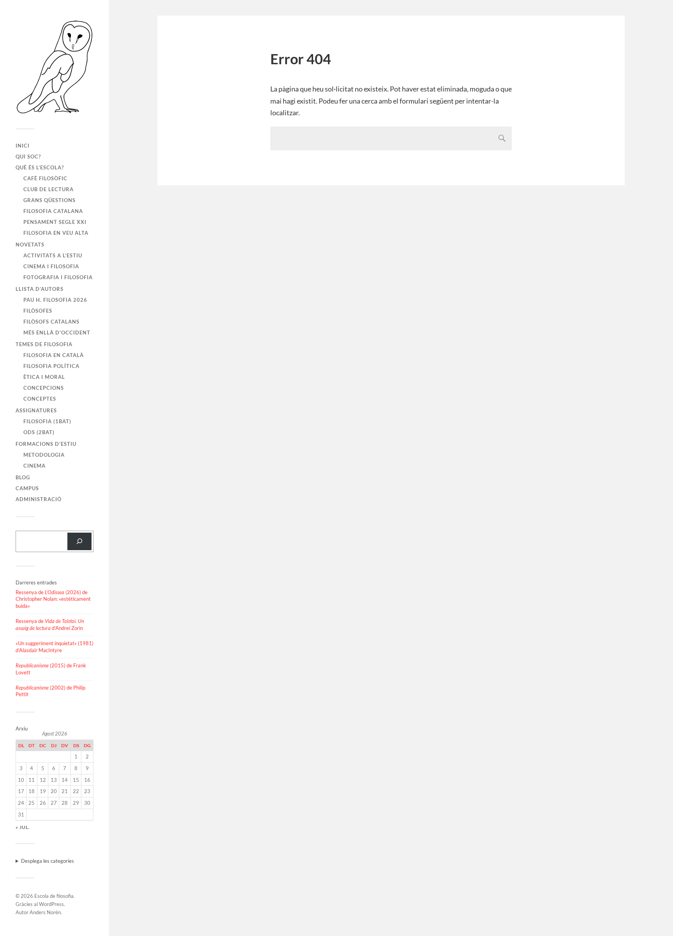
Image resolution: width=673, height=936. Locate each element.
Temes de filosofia (44, 344)
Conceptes (39, 399)
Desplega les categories (47, 861)
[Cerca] (79, 541)
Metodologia (44, 455)
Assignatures (36, 410)
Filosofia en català (53, 355)
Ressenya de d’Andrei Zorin (50, 624)
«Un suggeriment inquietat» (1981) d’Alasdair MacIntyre (54, 646)
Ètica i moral (44, 377)
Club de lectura (48, 189)
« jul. (23, 827)
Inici (23, 146)
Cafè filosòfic (45, 178)
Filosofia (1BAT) (47, 421)
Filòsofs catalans (51, 321)
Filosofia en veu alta (55, 233)
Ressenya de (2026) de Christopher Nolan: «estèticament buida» (53, 599)
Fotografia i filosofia (58, 277)
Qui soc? (28, 156)
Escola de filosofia (54, 896)
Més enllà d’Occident (56, 332)
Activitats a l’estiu (52, 255)
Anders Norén (45, 912)
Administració (39, 499)
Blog (23, 477)
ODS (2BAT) (39, 432)
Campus (27, 488)
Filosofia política (51, 366)
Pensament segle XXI (54, 222)
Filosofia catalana (53, 211)
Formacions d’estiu (46, 444)
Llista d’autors (39, 289)
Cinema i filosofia (51, 266)
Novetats (30, 244)
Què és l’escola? (40, 167)
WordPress (51, 904)
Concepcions (43, 388)
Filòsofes (37, 311)
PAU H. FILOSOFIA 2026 (55, 300)
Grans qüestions (49, 200)
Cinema (34, 466)
